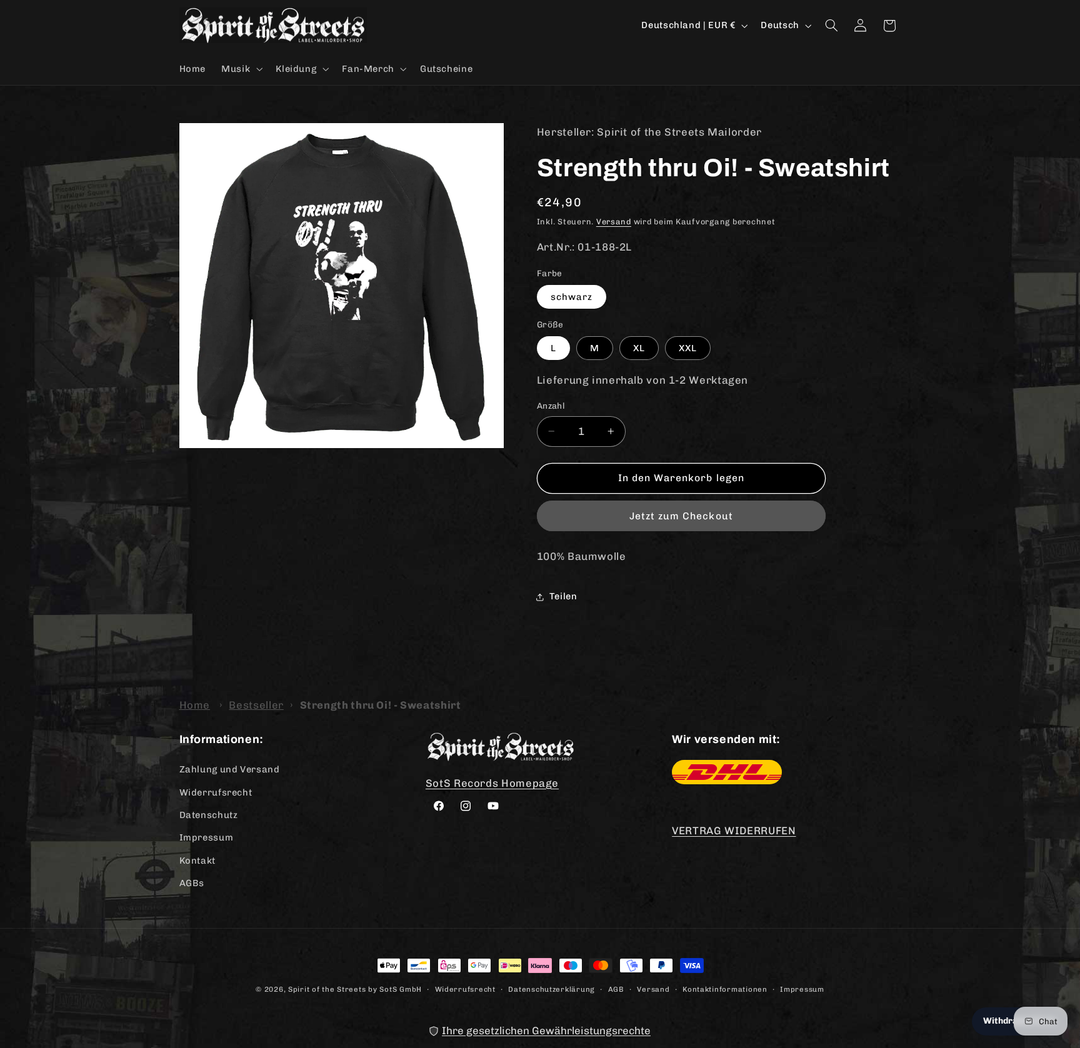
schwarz (571, 296)
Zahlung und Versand (229, 769)
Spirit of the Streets (327, 989)
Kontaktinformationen (725, 989)
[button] (241, 68)
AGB (616, 989)
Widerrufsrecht (215, 792)
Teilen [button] (563, 596)
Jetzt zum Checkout (681, 516)
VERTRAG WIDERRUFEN (734, 830)
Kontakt (197, 860)
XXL (688, 348)
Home (195, 705)
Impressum (206, 837)
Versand (613, 221)
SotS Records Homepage (492, 783)
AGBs (192, 883)
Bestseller (256, 705)
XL (639, 348)
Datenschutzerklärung (551, 989)
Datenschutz (208, 815)
